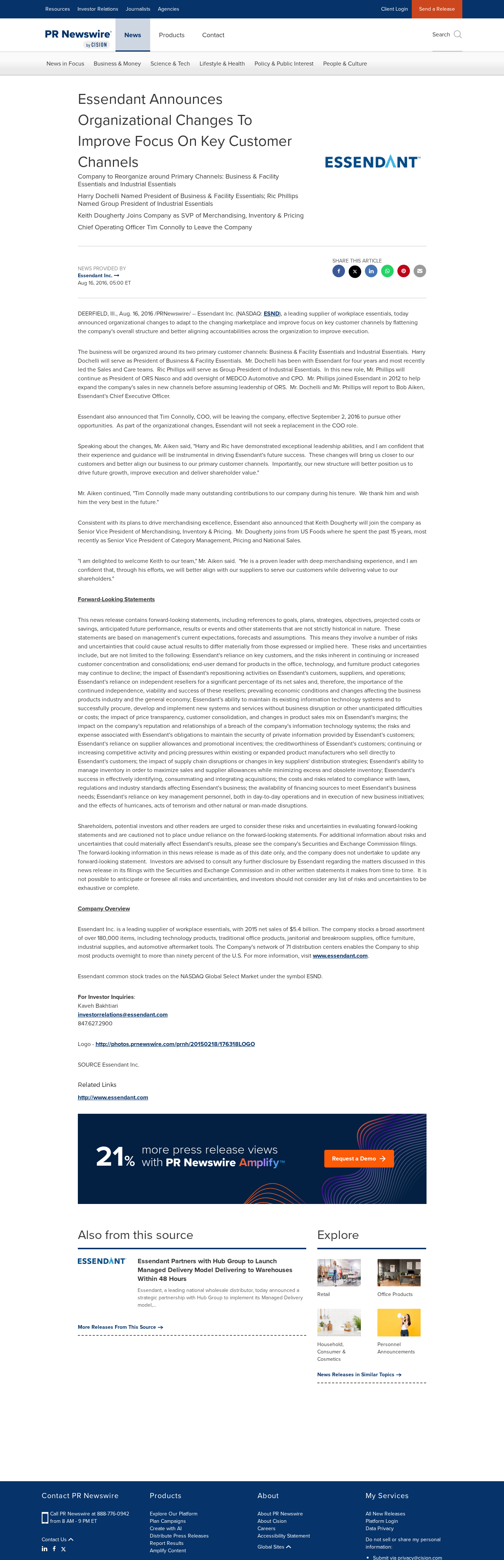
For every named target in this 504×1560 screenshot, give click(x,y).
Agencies (168, 9)
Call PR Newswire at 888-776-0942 (89, 1514)
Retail (323, 1294)
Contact (213, 35)
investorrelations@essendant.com (123, 1014)
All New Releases (385, 1514)
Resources (57, 9)
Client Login (394, 9)
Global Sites (272, 1547)
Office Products (395, 1294)
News (132, 35)
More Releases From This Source (117, 1327)
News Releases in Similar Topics (355, 1374)
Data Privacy (380, 1528)
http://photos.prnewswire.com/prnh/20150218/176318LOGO (175, 1044)
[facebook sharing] (338, 272)
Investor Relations (97, 9)
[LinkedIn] (45, 1549)
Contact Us (55, 1539)
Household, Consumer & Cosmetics (331, 1352)
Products (171, 35)
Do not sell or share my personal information (403, 1543)
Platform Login (382, 1521)
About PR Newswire (280, 1514)
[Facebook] (54, 1549)
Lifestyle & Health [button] (222, 63)
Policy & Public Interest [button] (284, 63)
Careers (267, 1528)
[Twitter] (63, 1549)
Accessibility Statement (284, 1536)
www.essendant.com (340, 955)
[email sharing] (420, 272)
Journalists (138, 9)
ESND (271, 313)
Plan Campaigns (168, 1521)
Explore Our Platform (173, 1514)
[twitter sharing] (355, 272)
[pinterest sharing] (403, 272)
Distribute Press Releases (179, 1536)
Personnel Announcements (396, 1348)
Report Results (167, 1543)
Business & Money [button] (117, 63)
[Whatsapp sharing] (387, 272)
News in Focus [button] (65, 63)
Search (441, 34)
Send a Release (437, 9)
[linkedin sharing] (371, 272)
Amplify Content (168, 1550)
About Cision (272, 1521)
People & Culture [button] (345, 63)
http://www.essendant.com (113, 1097)
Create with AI (166, 1528)
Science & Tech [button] (170, 63)
